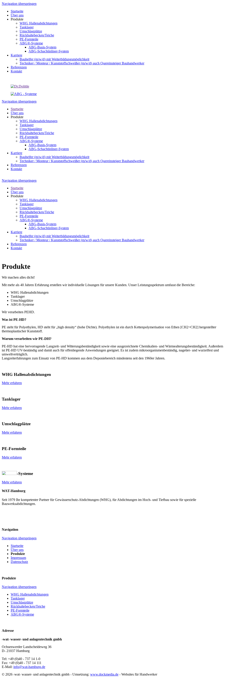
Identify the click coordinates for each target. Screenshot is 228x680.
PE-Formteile (29, 137)
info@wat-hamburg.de (29, 667)
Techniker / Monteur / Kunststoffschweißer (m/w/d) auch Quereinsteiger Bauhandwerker (82, 161)
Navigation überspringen (19, 4)
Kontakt (16, 169)
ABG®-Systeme (31, 141)
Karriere (16, 153)
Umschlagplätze (31, 129)
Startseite (17, 109)
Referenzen (19, 165)
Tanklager (27, 125)
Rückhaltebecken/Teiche (37, 133)
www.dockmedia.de (104, 674)
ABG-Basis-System (42, 145)
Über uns (17, 113)
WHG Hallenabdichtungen (38, 121)
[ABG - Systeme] (24, 94)
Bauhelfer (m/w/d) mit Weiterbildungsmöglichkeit (54, 157)
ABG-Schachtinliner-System (48, 149)
